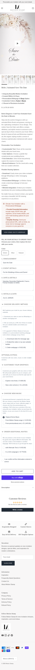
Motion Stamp (9, 663)
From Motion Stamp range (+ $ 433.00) (18, 420)
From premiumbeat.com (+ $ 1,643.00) (18, 423)
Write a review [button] (17, 510)
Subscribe (8, 563)
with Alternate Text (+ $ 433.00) (16, 447)
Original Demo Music (12, 417)
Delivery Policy (6, 602)
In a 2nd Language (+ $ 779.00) (16, 452)
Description (5, 487)
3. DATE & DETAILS (9, 278)
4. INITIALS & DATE (9, 294)
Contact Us (5, 581)
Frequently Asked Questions (10, 578)
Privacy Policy (6, 596)
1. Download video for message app (17, 339)
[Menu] (2, 8)
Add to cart (17, 471)
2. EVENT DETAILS (8, 268)
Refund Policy (6, 605)
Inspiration (4, 575)
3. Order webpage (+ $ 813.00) (16, 347)
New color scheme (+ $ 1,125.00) (16, 385)
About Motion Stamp (8, 584)
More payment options (17, 482)
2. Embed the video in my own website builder (18, 343)
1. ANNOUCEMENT (8, 259)
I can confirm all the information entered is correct (18, 460)
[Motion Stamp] (17, 8)
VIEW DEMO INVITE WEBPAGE (14, 232)
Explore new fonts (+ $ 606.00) (16, 381)
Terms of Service (7, 599)
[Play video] (17, 43)
